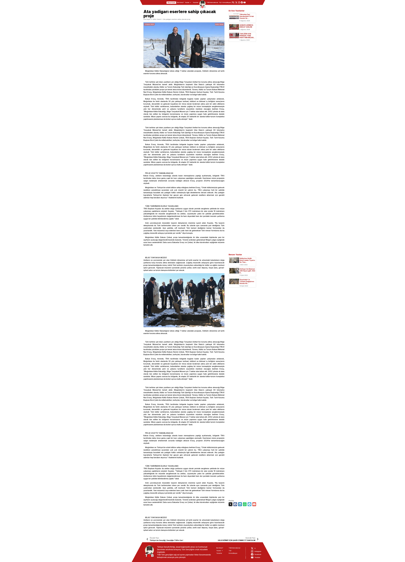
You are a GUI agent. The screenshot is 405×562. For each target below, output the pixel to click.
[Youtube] (244, 2)
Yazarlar (195, 2)
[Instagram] (239, 2)
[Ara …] (233, 2)
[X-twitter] (236, 2)
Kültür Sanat (157, 19)
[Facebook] (242, 2)
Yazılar (187, 2)
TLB (220, 2)
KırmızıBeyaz (226, 2)
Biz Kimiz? (180, 2)
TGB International (212, 2)
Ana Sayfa (146, 19)
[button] (230, 504)
